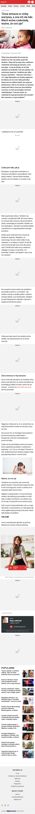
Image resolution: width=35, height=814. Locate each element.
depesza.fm (17, 799)
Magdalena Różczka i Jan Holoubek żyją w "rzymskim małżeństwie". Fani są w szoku (11, 699)
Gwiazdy (3, 6)
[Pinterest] (8, 806)
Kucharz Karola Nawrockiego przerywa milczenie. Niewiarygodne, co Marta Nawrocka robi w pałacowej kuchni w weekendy (10, 708)
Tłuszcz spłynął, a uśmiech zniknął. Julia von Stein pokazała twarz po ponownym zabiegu (11, 672)
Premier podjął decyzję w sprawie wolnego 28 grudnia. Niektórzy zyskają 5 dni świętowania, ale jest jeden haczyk (10, 726)
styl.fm (17, 794)
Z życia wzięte (5, 10)
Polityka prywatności (17, 786)
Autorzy (17, 781)
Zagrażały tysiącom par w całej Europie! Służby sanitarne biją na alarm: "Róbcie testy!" (9, 753)
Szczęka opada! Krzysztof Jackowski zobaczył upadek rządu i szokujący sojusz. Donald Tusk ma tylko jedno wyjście (10, 717)
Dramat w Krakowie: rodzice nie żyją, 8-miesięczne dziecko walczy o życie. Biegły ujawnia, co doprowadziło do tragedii (11, 690)
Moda (28, 6)
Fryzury (16, 6)
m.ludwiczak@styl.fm (19, 626)
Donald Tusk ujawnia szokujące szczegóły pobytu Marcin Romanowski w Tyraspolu (10, 744)
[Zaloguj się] (29, 2)
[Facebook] (2, 806)
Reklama (17, 778)
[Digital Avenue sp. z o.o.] (11, 811)
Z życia (22, 6)
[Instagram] (5, 806)
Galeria (15, 567)
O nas (17, 773)
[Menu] (32, 2)
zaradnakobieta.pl (17, 797)
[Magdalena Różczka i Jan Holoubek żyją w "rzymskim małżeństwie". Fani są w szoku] (28, 700)
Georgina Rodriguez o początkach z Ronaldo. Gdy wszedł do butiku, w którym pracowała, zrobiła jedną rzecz (10, 735)
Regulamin (17, 784)
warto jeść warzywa (24, 387)
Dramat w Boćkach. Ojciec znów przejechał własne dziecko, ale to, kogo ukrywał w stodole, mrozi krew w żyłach (10, 681)
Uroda (10, 6)
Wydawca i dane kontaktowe (17, 776)
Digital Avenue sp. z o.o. (23, 631)
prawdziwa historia (6, 613)
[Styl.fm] (5, 2)
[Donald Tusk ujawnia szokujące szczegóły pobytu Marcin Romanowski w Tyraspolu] (28, 745)
